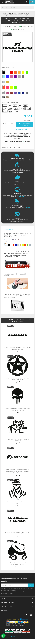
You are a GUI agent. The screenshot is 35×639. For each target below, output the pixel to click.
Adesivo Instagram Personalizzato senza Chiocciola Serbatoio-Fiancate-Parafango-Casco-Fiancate (17, 471)
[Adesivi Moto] (9, 2)
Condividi (10, 147)
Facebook (26, 614)
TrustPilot (21, 197)
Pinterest (19, 147)
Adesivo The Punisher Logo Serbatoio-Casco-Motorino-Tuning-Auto (17, 409)
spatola (28, 207)
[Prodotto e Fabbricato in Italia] (17, 632)
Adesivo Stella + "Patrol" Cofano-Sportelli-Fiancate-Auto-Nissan (17, 378)
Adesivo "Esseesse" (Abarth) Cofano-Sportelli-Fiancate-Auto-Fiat (17, 348)
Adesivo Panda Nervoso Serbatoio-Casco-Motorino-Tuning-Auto (17, 563)
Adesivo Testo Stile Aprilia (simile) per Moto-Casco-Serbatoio (17, 533)
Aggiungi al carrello (24, 124)
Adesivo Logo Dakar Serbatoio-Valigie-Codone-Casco (17, 502)
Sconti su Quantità (21, 129)
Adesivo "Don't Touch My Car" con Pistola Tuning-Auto (17, 439)
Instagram (30, 614)
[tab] (9, 229)
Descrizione (9, 229)
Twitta (14, 147)
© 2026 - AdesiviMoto (17, 637)
